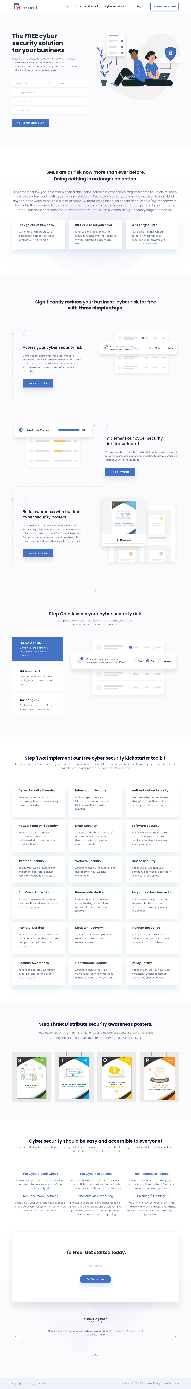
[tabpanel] (124, 668)
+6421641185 (136, 1383)
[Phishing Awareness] (114, 1094)
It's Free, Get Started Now (30, 122)
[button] (92, 1355)
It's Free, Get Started (165, 6)
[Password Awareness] (157, 1094)
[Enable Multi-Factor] (71, 1094)
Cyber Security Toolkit (117, 6)
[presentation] (16, 1337)
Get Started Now (95, 1279)
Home (65, 6)
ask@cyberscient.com (167, 1383)
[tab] (37, 649)
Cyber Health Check (87, 6)
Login (140, 6)
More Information (38, 383)
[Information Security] (29, 1094)
